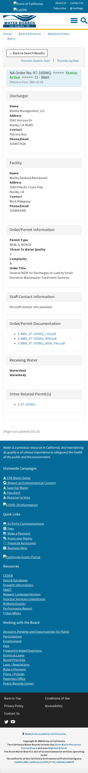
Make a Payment (18, 533)
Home (7, 34)
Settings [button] (77, 8)
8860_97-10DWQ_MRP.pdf (39, 338)
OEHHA (61, 762)
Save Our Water (17, 488)
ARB (25, 762)
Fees (10, 528)
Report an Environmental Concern (31, 483)
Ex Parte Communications (25, 523)
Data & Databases (15, 580)
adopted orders (59, 34)
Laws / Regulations (16, 664)
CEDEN (8, 575)
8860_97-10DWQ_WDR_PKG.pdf (43, 343)
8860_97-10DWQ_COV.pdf (38, 334)
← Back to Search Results (27, 53)
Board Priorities (14, 660)
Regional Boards (57, 748)
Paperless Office (14, 679)
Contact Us (76, 3)
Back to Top (12, 698)
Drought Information (18, 585)
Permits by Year (68, 61)
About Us (60, 3)
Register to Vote (18, 497)
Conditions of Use (57, 698)
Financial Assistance (21, 543)
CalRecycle (35, 762)
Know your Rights (19, 538)
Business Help (16, 548)
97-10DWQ (28, 404)
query (11, 38)
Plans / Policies (14, 674)
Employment (12, 641)
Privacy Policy (13, 706)
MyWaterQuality (14, 604)
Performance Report (17, 608)
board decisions (30, 34)
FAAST (7, 590)
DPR (45, 762)
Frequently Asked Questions (22, 650)
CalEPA (18, 762)
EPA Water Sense (18, 478)
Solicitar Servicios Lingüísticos (24, 599)
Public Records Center (18, 683)
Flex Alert (13, 493)
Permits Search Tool (35, 61)
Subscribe (60, 8)
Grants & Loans (13, 655)
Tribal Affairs (12, 613)
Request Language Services (22, 594)
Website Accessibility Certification (45, 733)
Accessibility (53, 706)
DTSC (52, 762)
